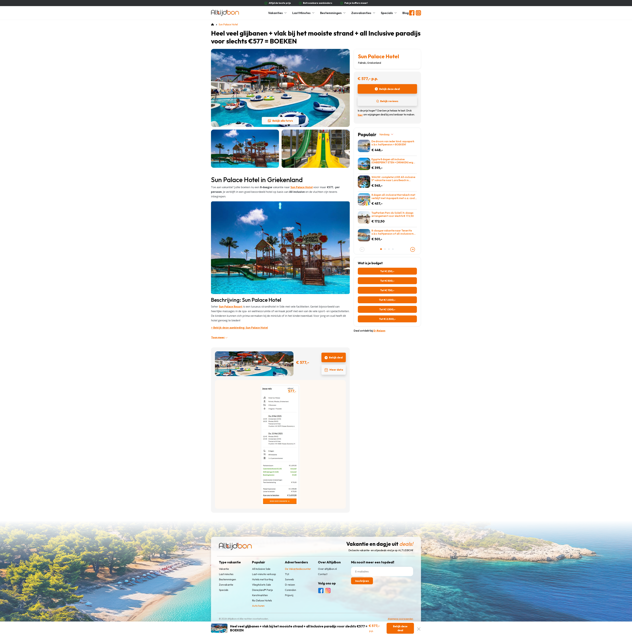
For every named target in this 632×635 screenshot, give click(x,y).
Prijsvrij (289, 595)
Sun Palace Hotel (378, 56)
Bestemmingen (331, 13)
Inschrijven (362, 580)
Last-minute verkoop (264, 574)
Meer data (336, 369)
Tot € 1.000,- (387, 299)
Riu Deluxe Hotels (262, 600)
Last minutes (226, 574)
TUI (287, 574)
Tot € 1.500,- (387, 309)
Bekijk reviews (389, 101)
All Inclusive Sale (261, 568)
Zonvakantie (226, 584)
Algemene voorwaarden (400, 618)
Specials (387, 13)
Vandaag (384, 134)
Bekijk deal (336, 357)
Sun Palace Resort (230, 306)
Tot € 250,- (387, 271)
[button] (381, 249)
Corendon (290, 590)
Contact (322, 574)
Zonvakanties (361, 13)
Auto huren (258, 605)
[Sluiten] (419, 628)
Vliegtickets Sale (261, 584)
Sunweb (289, 579)
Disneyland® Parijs (262, 590)
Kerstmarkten (260, 595)
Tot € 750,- (387, 290)
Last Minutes (301, 13)
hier (360, 115)
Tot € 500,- (387, 280)
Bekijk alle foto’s (282, 120)
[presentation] (362, 249)
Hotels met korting (262, 579)
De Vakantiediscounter (298, 568)
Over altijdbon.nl (327, 568)
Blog (405, 13)
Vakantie (224, 568)
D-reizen (290, 584)
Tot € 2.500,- (387, 319)
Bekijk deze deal (389, 89)
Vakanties (275, 13)
